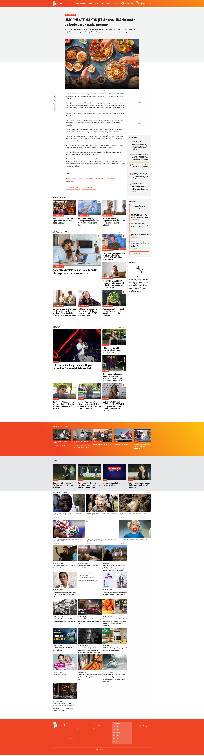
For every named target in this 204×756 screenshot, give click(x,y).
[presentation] (129, 272)
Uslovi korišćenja (97, 726)
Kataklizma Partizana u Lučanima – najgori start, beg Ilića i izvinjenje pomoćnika (89, 485)
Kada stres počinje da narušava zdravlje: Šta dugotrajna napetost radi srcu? (75, 272)
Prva (70, 726)
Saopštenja (96, 732)
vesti (115, 3)
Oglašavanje (72, 738)
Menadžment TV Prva (74, 729)
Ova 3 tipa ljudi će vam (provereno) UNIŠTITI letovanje (140, 235)
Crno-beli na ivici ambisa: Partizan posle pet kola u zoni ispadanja (64, 485)
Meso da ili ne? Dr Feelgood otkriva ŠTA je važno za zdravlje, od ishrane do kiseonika (113, 312)
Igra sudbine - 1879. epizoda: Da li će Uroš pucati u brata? (81, 446)
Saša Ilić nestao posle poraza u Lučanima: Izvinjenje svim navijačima (139, 485)
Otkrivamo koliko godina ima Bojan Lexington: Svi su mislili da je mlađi (72, 367)
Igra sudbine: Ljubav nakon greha (60, 442)
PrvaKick (116, 736)
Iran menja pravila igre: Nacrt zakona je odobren (114, 484)
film (96, 3)
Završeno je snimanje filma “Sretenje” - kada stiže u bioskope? (142, 446)
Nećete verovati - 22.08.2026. (102, 444)
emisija (90, 3)
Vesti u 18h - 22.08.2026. (121, 444)
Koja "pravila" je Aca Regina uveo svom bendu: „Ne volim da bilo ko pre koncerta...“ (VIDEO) (63, 405)
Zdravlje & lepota (70, 14)
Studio (70, 732)
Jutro (136, 441)
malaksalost (99, 178)
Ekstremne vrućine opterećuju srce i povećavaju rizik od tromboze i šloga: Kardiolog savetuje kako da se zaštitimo (64, 312)
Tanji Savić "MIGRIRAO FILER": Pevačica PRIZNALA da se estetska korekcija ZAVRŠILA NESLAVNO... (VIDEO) (113, 406)
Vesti (116, 441)
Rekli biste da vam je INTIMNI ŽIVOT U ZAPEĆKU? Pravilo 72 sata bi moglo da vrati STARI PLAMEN (140, 216)
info (105, 480)
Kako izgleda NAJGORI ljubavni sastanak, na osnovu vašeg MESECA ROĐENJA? (139, 206)
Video (108, 3)
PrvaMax (116, 730)
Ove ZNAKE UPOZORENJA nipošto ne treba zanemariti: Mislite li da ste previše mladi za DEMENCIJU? (113, 284)
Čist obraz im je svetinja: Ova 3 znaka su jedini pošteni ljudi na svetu (140, 166)
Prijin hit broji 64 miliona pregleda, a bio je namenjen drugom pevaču (112, 350)
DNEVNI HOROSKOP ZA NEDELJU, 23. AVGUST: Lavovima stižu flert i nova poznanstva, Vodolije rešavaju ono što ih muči (140, 176)
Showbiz (56, 361)
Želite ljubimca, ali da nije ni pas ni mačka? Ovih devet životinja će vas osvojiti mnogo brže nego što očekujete (140, 244)
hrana (67, 178)
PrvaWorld (116, 733)
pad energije (89, 178)
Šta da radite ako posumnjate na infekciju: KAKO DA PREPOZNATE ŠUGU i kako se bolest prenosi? (113, 256)
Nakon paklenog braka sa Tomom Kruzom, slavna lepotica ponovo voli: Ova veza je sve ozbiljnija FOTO (112, 377)
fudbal (55, 480)
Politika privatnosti (98, 735)
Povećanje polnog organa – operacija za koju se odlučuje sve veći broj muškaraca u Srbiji (89, 222)
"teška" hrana (110, 178)
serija (102, 3)
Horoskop (132, 262)
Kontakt (71, 723)
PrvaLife (115, 739)
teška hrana (69, 181)
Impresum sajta (97, 723)
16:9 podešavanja (73, 735)
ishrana (81, 178)
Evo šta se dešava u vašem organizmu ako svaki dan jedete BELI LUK (63, 221)
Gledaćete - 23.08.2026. (60, 445)
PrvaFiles (116, 742)
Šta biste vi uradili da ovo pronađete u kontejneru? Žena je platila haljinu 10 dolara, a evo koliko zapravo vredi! (139, 226)
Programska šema (80, 3)
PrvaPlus (116, 726)
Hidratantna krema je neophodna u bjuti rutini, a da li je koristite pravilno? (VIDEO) (113, 222)
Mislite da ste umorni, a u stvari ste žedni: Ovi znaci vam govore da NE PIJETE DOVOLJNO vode (87, 312)
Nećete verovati (98, 441)
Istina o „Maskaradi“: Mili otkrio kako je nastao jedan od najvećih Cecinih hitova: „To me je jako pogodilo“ (89, 405)
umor (73, 178)
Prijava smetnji (97, 729)
